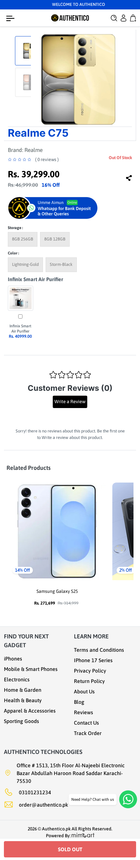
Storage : (15, 227)
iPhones (13, 659)
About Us (84, 691)
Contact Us (86, 723)
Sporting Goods (21, 721)
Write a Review (70, 401)
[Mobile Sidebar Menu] (11, 18)
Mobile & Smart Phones (31, 669)
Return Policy (89, 681)
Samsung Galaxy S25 (57, 591)
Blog (79, 702)
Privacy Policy (90, 671)
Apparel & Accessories (30, 711)
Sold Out (70, 849)
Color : (13, 253)
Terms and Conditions (99, 650)
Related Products (28, 467)
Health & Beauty (23, 700)
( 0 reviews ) (47, 159)
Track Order (88, 733)
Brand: (25, 150)
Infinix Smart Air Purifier (35, 279)
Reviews (83, 712)
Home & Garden (22, 690)
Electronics (17, 679)
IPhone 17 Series (93, 660)
